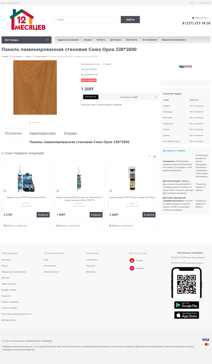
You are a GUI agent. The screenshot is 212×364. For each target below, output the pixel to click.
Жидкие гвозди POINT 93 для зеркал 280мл (26, 197)
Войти (193, 2)
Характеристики (42, 133)
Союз (97, 64)
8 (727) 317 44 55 (179, 263)
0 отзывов (107, 64)
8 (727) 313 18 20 (178, 257)
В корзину (43, 214)
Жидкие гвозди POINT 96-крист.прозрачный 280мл (132, 197)
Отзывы (70, 133)
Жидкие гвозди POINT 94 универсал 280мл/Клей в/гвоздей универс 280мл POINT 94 (79, 198)
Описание (13, 133)
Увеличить (36, 122)
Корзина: (202, 17)
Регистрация (204, 2)
